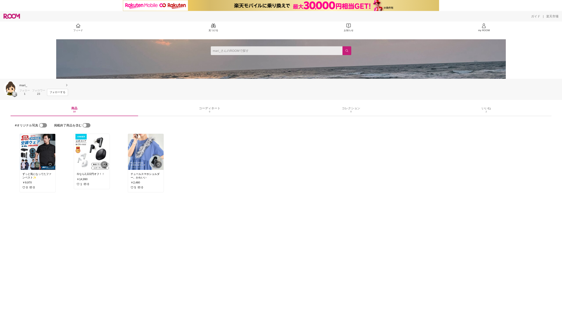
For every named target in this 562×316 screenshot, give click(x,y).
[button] (11, 88)
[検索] (346, 50)
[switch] (43, 125)
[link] (37, 152)
